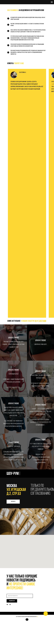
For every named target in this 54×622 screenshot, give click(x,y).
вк (36, 321)
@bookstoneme (13, 338)
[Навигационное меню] (52, 2)
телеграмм (42, 321)
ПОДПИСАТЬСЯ (12, 600)
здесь (37, 616)
